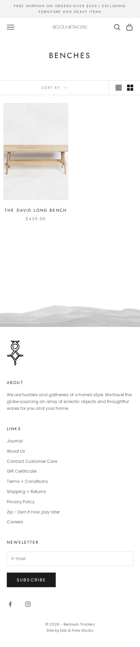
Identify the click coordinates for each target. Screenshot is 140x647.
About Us (16, 451)
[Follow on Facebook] (10, 604)
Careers (15, 522)
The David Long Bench (36, 210)
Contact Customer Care (32, 461)
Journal (15, 441)
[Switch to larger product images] (119, 88)
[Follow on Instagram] (27, 604)
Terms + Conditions (27, 481)
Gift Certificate (21, 471)
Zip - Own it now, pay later (33, 512)
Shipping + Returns (26, 491)
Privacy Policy (21, 502)
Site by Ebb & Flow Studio (70, 630)
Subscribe (31, 580)
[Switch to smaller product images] (130, 88)
